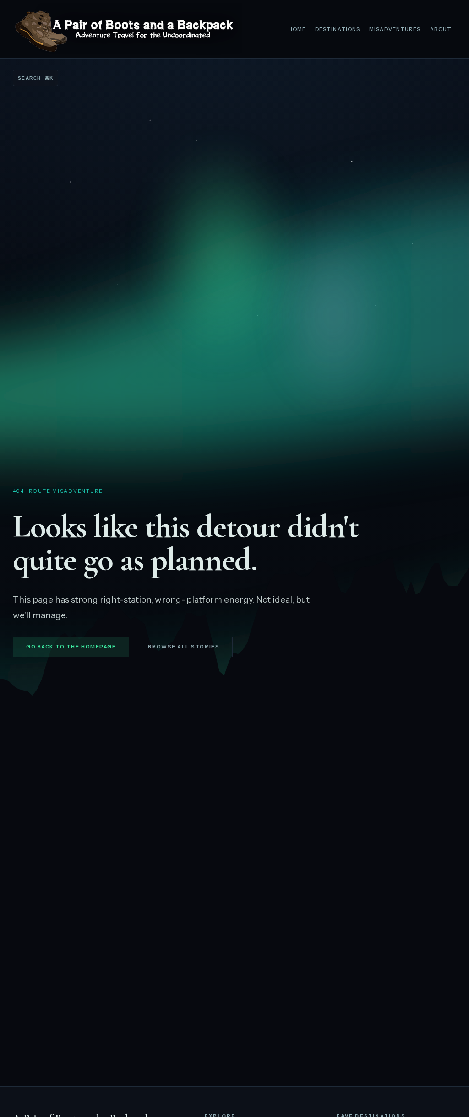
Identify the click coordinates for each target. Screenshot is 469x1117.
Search (35, 78)
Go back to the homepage (71, 646)
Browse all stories (183, 646)
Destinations (337, 29)
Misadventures (394, 29)
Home (297, 29)
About (441, 29)
